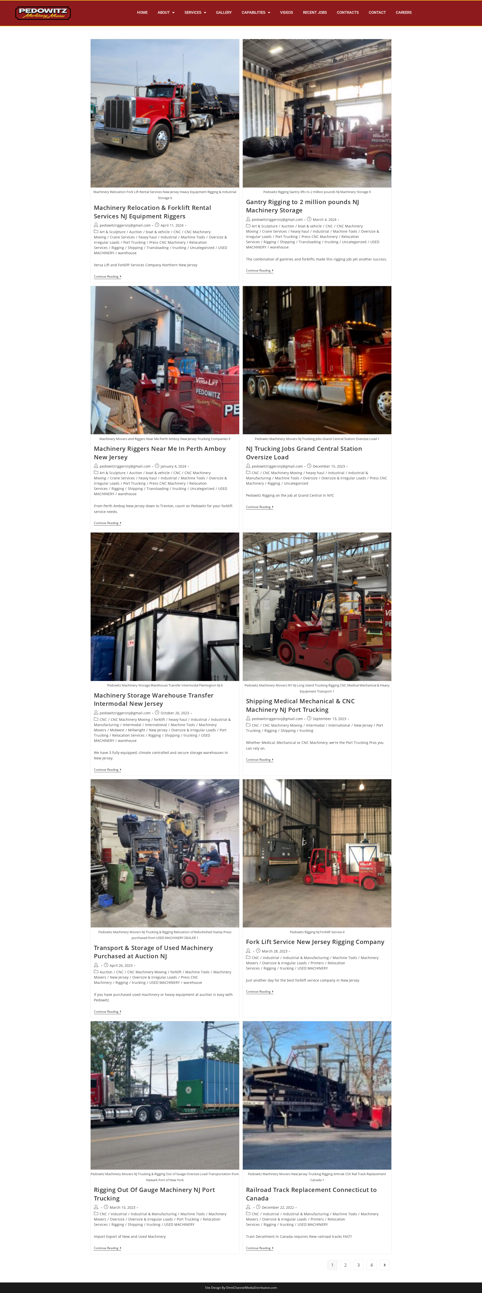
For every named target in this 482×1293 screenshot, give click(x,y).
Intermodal (132, 724)
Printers (317, 963)
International (156, 724)
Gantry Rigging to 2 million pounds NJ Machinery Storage (302, 206)
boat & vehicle (158, 231)
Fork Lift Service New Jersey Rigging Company (315, 941)
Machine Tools (193, 237)
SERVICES (193, 12)
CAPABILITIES (253, 12)
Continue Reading (107, 277)
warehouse (127, 252)
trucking (179, 247)
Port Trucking (134, 242)
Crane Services (122, 237)
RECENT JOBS (315, 12)
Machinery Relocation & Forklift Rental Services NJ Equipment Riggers (152, 211)
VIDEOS (286, 12)
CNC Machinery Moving (282, 472)
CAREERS (404, 12)
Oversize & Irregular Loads (343, 478)
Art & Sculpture (113, 231)
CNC (177, 231)
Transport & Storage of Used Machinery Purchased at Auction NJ (153, 951)
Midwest (117, 730)
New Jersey (158, 730)
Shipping (135, 247)
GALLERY (224, 12)
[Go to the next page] (385, 1265)
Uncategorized (202, 247)
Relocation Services (128, 735)
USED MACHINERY (164, 982)
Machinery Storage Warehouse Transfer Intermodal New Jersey (154, 699)
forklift (159, 719)
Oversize (310, 478)
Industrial (169, 237)
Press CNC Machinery (167, 242)
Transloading (158, 247)
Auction (135, 231)
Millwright (136, 730)
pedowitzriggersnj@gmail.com (125, 225)
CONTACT (377, 12)
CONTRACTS (348, 12)
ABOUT (164, 12)
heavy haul (148, 237)
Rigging (117, 247)
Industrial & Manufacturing (306, 957)
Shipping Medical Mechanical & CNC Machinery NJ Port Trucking (300, 705)
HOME (142, 12)
